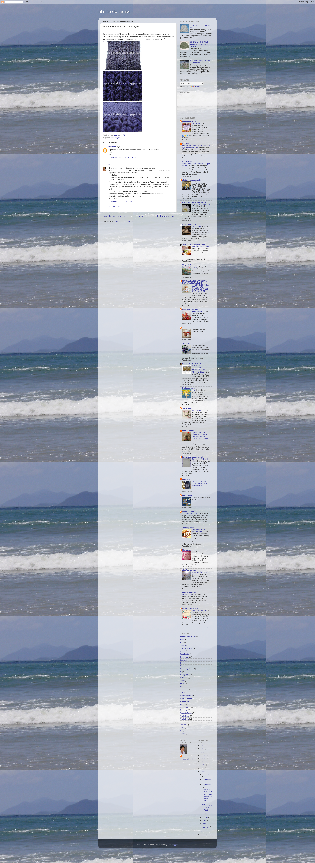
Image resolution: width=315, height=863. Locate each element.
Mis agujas (186, 550)
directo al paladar (186, 669)
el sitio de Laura (114, 11)
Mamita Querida (188, 511)
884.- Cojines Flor (198, 410)
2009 (203, 771)
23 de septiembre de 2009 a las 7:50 (122, 157)
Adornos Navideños (187, 636)
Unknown (112, 147)
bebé (182, 639)
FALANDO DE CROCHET (192, 364)
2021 (203, 745)
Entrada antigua (165, 216)
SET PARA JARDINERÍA (201, 204)
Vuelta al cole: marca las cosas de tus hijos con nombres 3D (196, 147)
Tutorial (182, 734)
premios (183, 722)
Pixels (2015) (187, 594)
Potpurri (205, 813)
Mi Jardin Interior (186, 695)
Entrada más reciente (114, 216)
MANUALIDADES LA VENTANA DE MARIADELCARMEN (194, 282)
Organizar (183, 710)
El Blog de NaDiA (189, 592)
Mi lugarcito (184, 701)
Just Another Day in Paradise (194, 245)
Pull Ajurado (196, 123)
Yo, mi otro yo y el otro (190, 513)
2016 (203, 752)
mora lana (186, 479)
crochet (182, 651)
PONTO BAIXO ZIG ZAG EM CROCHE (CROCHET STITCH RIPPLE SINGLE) (201, 369)
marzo (205, 824)
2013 (203, 758)
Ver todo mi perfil (186, 759)
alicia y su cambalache (191, 180)
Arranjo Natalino (198, 311)
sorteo (182, 728)
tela (181, 731)
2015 (203, 755)
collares (183, 645)
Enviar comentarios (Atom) (124, 221)
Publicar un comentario (115, 206)
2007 (203, 834)
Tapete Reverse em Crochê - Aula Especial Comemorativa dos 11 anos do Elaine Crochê (200, 436)
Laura (184, 756)
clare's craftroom (189, 570)
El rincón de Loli (189, 495)
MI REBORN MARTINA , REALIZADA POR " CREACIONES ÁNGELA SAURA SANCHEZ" (200, 288)
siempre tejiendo (189, 121)
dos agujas (115, 138)
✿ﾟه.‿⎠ (195, 267)
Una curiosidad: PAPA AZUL (207, 807)
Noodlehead (187, 162)
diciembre (206, 774)
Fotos (182, 683)
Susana (111, 165)
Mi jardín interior (186, 698)
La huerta (183, 689)
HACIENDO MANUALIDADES (194, 202)
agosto (205, 817)
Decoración (184, 660)
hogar (182, 686)
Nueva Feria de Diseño (200, 610)
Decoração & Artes (190, 309)
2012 (203, 762)
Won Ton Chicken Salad (200, 247)
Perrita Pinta (184, 716)
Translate (198, 87)
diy (181, 672)
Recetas (183, 725)
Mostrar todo (208, 627)
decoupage (184, 663)
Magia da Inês (188, 265)
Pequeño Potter (186, 713)
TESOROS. (186, 344)
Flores (182, 681)
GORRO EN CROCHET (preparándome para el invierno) (199, 44)
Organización (185, 707)
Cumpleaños (184, 654)
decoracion (184, 657)
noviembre (207, 779)
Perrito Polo (184, 719)
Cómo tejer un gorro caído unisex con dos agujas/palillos (199, 483)
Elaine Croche (188, 431)
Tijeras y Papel (188, 528)
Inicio (141, 216)
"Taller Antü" (187, 408)
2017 (203, 749)
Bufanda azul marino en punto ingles (207, 798)
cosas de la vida (186, 648)
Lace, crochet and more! (192, 457)
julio (204, 820)
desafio (182, 666)
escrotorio (183, 678)
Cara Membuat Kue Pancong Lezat (198, 531)
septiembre (207, 785)
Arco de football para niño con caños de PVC (200, 62)
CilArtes (185, 144)
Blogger (174, 845)
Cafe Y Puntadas (189, 224)
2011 (203, 765)
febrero (206, 827)
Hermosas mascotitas (207, 790)
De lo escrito (196, 226)
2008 (203, 831)
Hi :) (193, 390)
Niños (182, 704)
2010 (203, 768)
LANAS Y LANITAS (190, 608)
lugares (182, 692)
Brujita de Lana (188, 388)
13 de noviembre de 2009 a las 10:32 (123, 201)
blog (181, 642)
